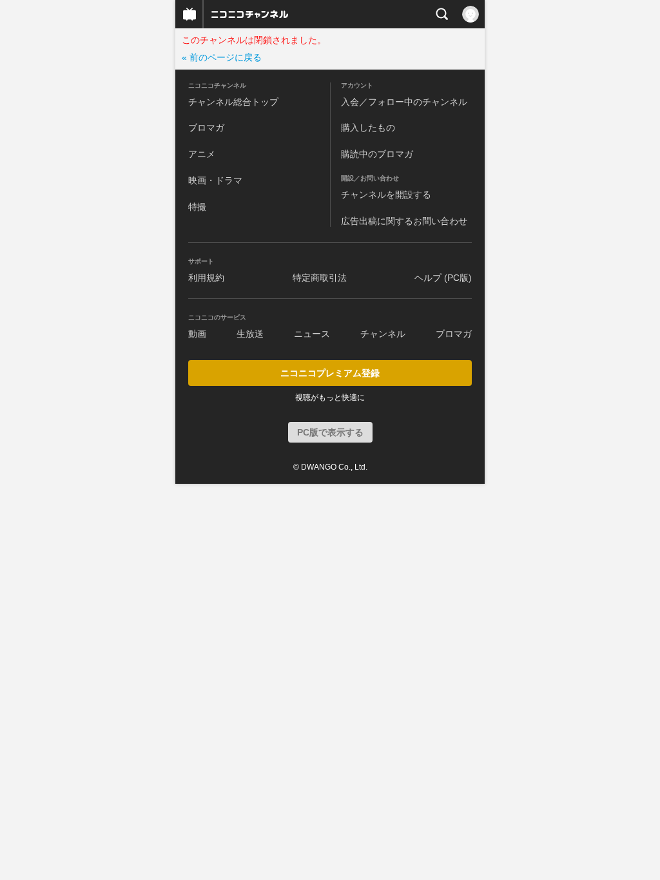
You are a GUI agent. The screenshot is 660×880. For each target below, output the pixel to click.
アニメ (201, 154)
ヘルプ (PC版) (443, 278)
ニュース (312, 334)
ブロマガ (206, 127)
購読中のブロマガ (377, 154)
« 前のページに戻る (222, 57)
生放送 (250, 334)
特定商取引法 (320, 278)
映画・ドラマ (215, 180)
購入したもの (368, 127)
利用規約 (206, 278)
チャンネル (382, 334)
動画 (197, 334)
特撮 (197, 207)
